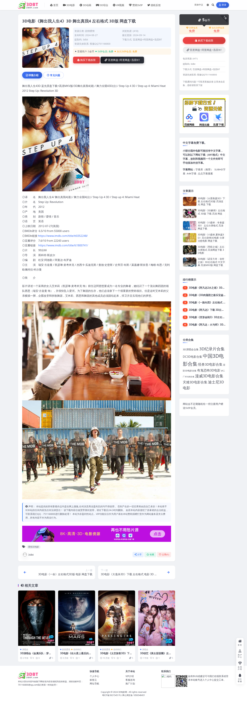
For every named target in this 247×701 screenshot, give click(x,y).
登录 (224, 5)
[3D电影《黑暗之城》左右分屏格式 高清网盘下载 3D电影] (189, 250)
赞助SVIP (137, 5)
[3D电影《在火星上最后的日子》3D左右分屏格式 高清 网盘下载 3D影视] (76, 618)
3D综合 (104, 5)
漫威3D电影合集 (209, 376)
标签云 (93, 679)
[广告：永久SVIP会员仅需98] (96, 534)
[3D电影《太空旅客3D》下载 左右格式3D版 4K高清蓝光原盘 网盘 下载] (116, 618)
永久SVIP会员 (218, 28)
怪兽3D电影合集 (210, 364)
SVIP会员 (193, 28)
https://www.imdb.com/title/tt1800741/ (63, 245)
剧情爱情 (90, 31)
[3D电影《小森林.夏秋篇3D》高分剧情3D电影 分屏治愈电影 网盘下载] (189, 237)
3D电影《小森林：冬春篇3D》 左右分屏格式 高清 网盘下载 (211, 225)
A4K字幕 (191, 173)
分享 (139, 554)
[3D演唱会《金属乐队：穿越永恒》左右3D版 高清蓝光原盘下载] (36, 618)
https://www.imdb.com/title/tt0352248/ (63, 236)
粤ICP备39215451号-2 (112, 695)
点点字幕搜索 (205, 173)
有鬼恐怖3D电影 (208, 370)
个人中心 (94, 676)
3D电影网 (122, 692)
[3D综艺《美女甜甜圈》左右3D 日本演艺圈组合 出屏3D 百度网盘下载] (156, 618)
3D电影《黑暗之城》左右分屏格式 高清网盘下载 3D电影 (211, 249)
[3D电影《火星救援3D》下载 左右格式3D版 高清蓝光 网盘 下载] (189, 201)
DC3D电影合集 (192, 357)
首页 (55, 5)
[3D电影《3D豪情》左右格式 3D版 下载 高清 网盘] (189, 213)
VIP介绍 (130, 676)
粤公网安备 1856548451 (134, 695)
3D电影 (71, 5)
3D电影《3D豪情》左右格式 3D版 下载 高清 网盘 (211, 212)
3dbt (31, 554)
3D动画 (87, 5)
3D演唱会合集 (191, 349)
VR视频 (120, 5)
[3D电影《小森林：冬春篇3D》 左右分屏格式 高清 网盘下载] (189, 225)
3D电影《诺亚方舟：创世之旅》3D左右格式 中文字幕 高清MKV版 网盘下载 (211, 261)
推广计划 (130, 683)
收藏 (152, 554)
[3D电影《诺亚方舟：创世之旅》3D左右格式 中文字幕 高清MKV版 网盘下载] (189, 262)
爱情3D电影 (33, 546)
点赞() (165, 554)
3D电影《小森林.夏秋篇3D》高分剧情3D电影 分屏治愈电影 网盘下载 (211, 237)
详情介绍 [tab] (33, 75)
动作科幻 (77, 649)
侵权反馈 (156, 5)
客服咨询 (130, 679)
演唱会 (25, 649)
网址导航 (94, 683)
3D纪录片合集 (212, 349)
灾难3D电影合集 (195, 382)
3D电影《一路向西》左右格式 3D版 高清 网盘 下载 (217, 302)
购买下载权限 (88, 60)
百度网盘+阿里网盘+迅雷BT (124, 60)
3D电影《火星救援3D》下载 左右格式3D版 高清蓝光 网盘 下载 (211, 201)
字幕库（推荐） (204, 169)
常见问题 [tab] (55, 75)
